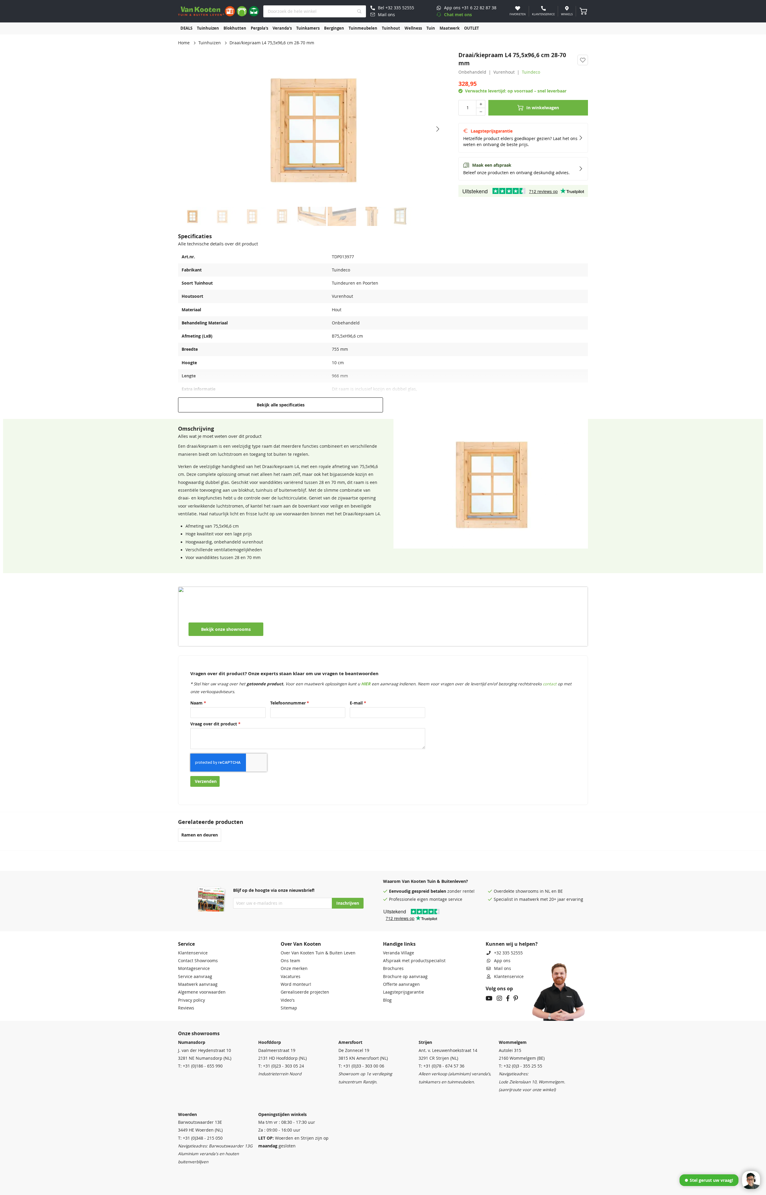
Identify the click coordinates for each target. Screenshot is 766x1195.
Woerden (187, 1114)
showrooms (527, 891)
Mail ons (502, 968)
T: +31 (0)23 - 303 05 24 (281, 1066)
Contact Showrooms (198, 960)
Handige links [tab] (399, 944)
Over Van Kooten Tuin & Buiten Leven (318, 953)
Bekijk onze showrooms (226, 629)
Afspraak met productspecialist (414, 960)
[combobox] (314, 11)
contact (550, 684)
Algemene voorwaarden (202, 992)
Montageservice (194, 968)
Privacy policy (191, 1000)
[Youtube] (489, 999)
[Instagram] (499, 999)
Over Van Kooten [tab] (301, 944)
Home (184, 42)
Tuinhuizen (209, 42)
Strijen (425, 1042)
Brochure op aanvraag (405, 976)
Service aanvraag (195, 976)
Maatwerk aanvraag (198, 984)
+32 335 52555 (508, 953)
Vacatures (290, 976)
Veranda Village (398, 953)
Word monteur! (296, 984)
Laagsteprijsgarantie (403, 992)
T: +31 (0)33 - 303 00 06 (361, 1066)
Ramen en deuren (199, 835)
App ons (502, 960)
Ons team (290, 960)
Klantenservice (193, 953)
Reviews (186, 1008)
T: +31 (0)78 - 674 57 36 (441, 1066)
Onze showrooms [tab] (199, 1033)
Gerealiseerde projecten (305, 992)
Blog (387, 1000)
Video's (288, 1000)
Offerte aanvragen (401, 984)
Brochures (393, 968)
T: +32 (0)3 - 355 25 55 (520, 1066)
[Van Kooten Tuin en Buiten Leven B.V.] (218, 11)
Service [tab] (186, 944)
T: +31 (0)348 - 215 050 (200, 1138)
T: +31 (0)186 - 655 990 (200, 1066)
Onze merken (294, 968)
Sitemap (289, 1008)
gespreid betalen (429, 891)
